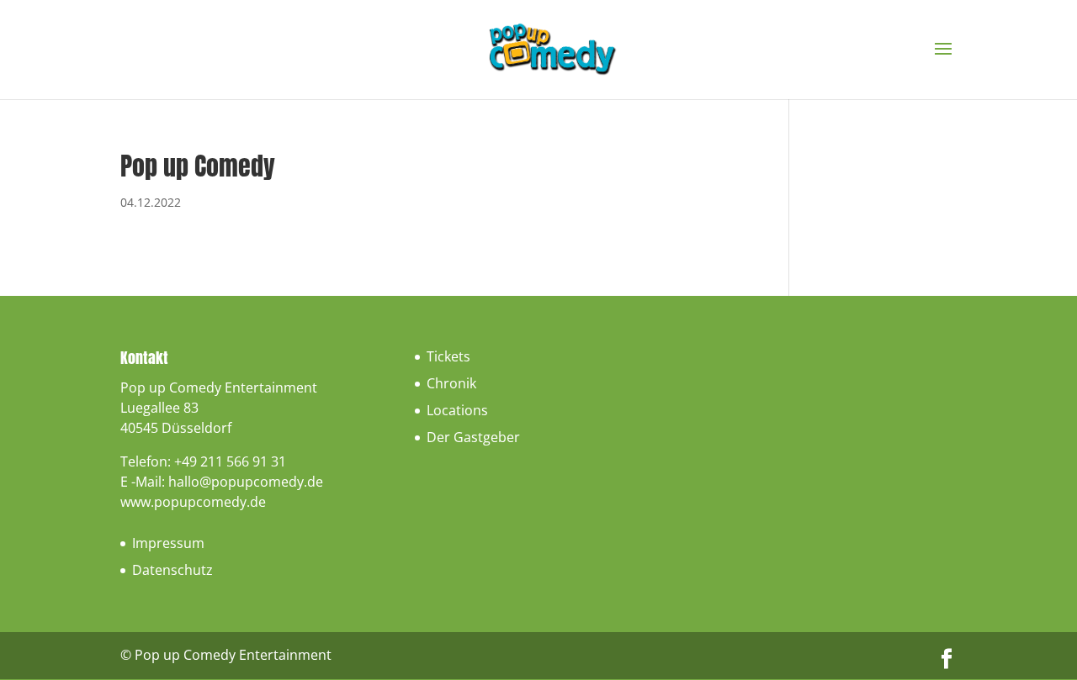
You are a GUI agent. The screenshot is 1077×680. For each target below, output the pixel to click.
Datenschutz (172, 570)
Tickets (448, 356)
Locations (457, 410)
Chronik (451, 383)
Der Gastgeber (473, 437)
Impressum (168, 543)
